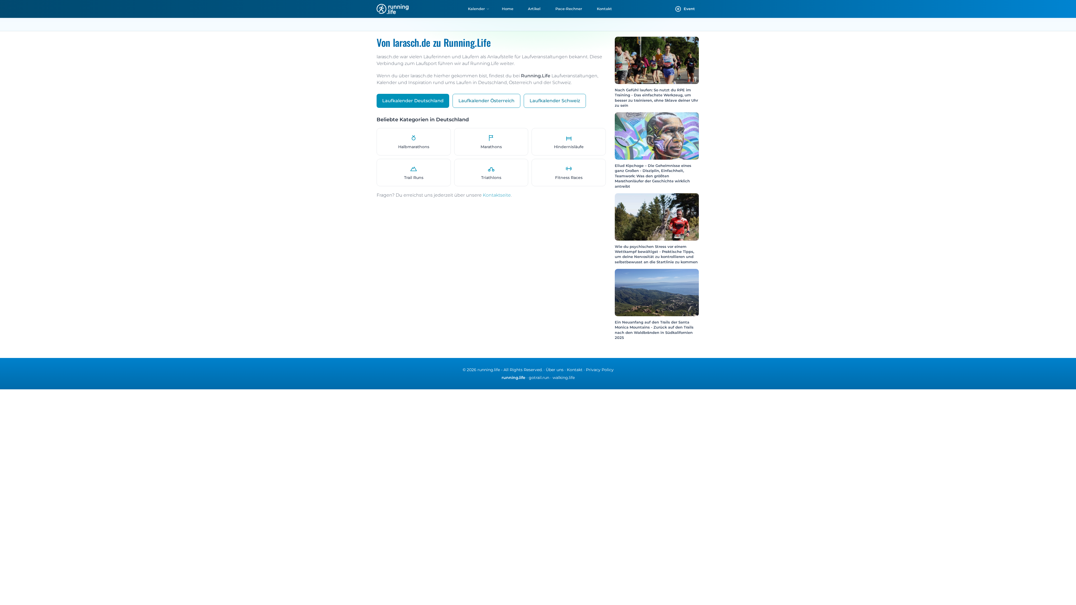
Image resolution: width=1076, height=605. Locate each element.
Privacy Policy (600, 369)
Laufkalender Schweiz (555, 100)
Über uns (554, 369)
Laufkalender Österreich (486, 100)
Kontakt (604, 8)
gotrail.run (539, 377)
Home (507, 8)
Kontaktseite (497, 195)
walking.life (564, 377)
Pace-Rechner (568, 8)
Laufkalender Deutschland (413, 100)
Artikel (534, 8)
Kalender (476, 8)
